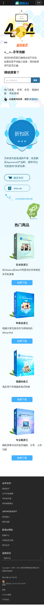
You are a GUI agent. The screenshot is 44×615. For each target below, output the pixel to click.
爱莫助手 (6, 489)
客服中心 (6, 535)
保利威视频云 (7, 503)
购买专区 (18, 177)
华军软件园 (6, 499)
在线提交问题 (7, 540)
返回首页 (22, 45)
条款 (4, 585)
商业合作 (6, 545)
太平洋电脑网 (7, 494)
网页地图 (6, 522)
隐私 (4, 590)
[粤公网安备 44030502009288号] (22, 581)
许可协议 (5, 600)
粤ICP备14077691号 (9, 577)
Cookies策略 (6, 595)
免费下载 (22, 282)
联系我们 (33, 99)
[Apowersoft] (22, 3)
